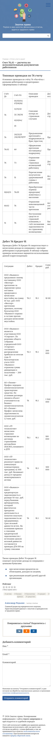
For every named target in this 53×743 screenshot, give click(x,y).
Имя (5, 646)
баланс (19, 594)
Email (5, 654)
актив (8, 594)
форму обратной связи (20, 736)
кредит (42, 594)
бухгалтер (30, 594)
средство (31, 597)
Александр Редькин (15, 603)
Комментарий (9, 662)
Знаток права (23, 24)
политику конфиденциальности (15, 693)
